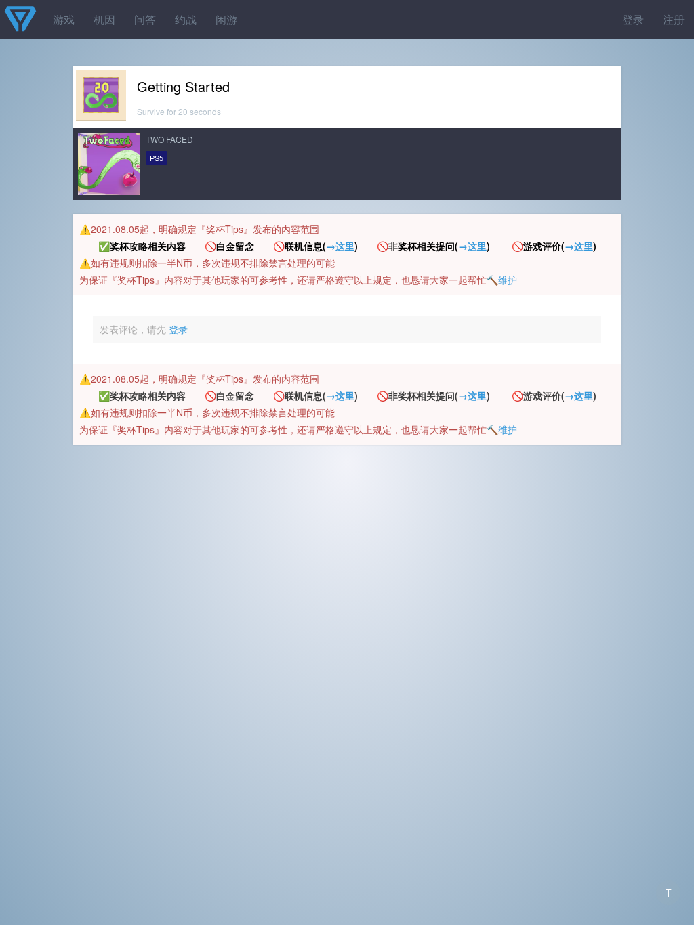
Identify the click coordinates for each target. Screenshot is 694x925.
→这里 (340, 246)
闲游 (226, 19)
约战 (186, 19)
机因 (104, 19)
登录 (633, 19)
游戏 (64, 19)
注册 (674, 19)
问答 (145, 19)
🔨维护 (502, 279)
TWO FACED (169, 139)
